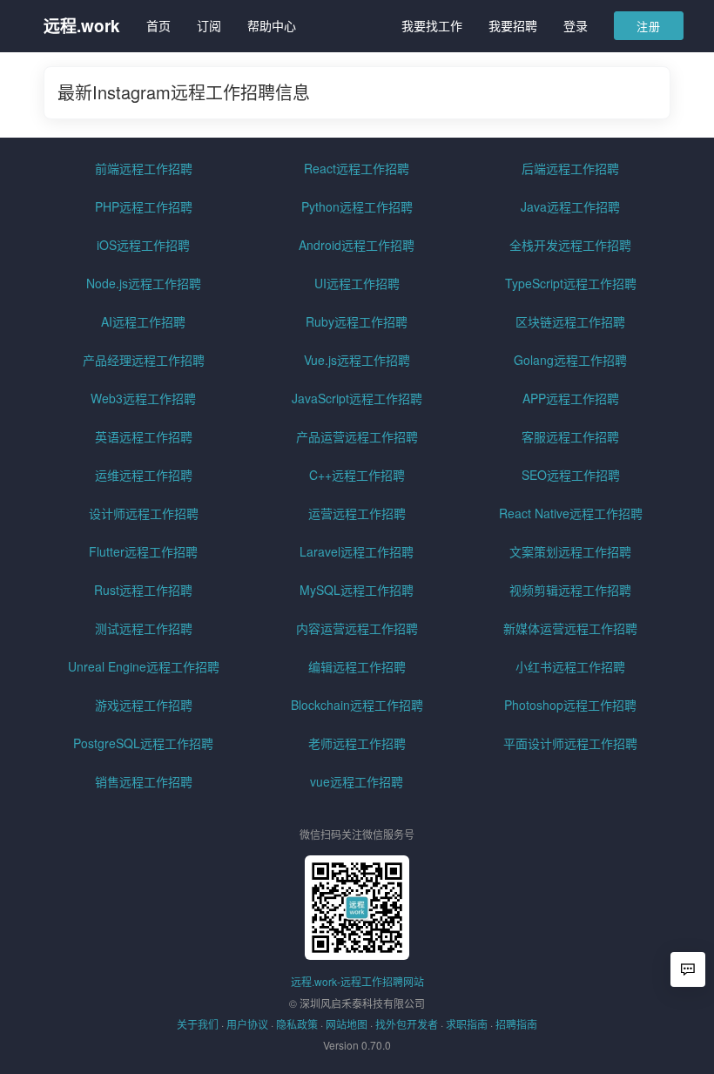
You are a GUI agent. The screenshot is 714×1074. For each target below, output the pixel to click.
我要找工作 (431, 25)
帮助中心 (271, 25)
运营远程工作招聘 (357, 513)
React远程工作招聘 (356, 168)
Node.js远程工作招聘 (143, 283)
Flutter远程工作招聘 (143, 551)
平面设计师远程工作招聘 (570, 743)
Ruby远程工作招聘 (357, 321)
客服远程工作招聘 (570, 436)
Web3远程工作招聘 (143, 398)
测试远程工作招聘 (143, 628)
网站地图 (346, 1024)
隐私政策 (297, 1024)
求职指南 (467, 1024)
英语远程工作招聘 (143, 436)
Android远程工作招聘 (356, 244)
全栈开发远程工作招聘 (570, 244)
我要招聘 (512, 25)
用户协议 (247, 1024)
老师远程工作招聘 (357, 743)
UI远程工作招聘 (357, 283)
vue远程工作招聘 (356, 781)
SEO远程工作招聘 (571, 474)
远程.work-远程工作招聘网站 (357, 981)
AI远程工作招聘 (143, 321)
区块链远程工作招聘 (570, 321)
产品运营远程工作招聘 (357, 436)
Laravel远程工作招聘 (357, 551)
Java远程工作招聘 (570, 206)
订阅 (209, 25)
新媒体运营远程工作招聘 (570, 628)
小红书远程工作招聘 (570, 666)
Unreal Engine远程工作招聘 (143, 666)
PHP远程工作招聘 (143, 206)
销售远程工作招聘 (143, 781)
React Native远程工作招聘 (571, 513)
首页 (158, 25)
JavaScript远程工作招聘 (357, 398)
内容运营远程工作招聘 (357, 628)
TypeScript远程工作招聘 (571, 283)
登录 (575, 25)
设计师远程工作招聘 (144, 513)
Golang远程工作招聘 (570, 359)
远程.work (82, 25)
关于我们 (198, 1024)
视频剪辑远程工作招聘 (570, 589)
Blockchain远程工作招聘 (357, 704)
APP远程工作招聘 (570, 398)
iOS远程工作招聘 (143, 244)
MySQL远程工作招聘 (357, 589)
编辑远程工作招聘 (357, 666)
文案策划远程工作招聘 (570, 551)
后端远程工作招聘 (570, 168)
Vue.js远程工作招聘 (357, 359)
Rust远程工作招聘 (143, 589)
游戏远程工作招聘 (143, 704)
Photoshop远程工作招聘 (570, 704)
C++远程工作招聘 (357, 474)
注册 (649, 25)
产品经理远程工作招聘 (144, 359)
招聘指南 (516, 1024)
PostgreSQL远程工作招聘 (143, 743)
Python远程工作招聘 (357, 206)
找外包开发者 (406, 1024)
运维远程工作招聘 (143, 474)
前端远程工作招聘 (143, 168)
